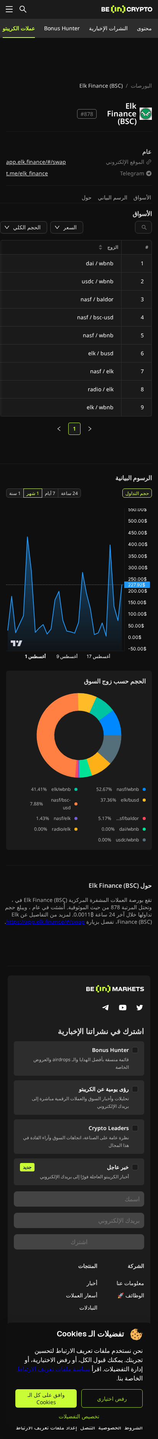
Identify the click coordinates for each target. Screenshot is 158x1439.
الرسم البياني (112, 197)
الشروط (133, 1427)
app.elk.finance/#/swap (36, 161)
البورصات (141, 85)
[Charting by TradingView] (16, 643)
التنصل (87, 1427)
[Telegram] (105, 1008)
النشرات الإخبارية (108, 28)
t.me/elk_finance (27, 173)
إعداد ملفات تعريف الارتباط (46, 1427)
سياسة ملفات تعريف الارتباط (53, 1369)
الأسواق (142, 197)
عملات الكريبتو (19, 28)
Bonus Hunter (62, 28)
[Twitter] (139, 1008)
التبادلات (88, 1307)
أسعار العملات (81, 1295)
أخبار (92, 1283)
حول (87, 197)
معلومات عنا (130, 1283)
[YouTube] (122, 1008)
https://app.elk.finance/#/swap (45, 921)
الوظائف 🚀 (130, 1295)
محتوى (144, 28)
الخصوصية (109, 1427)
